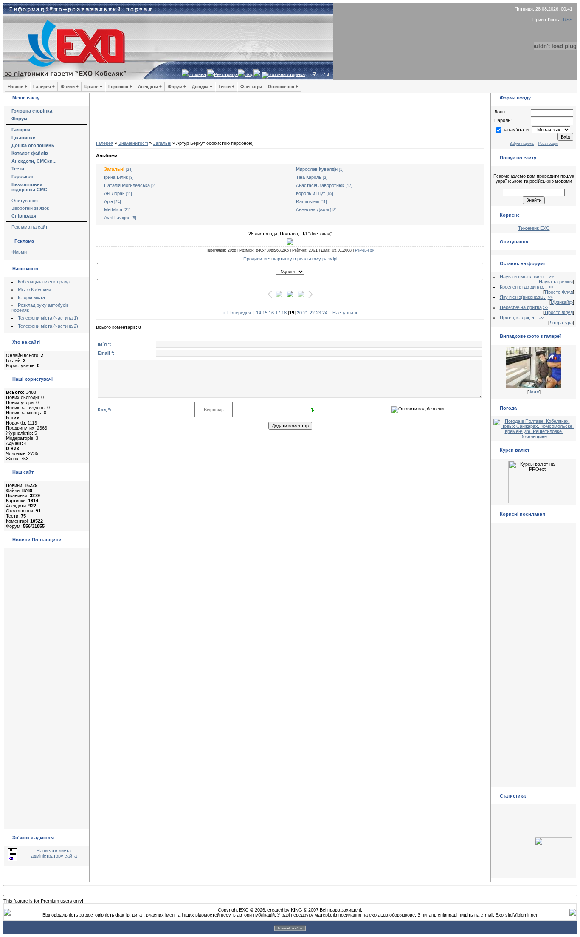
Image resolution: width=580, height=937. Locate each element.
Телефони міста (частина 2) (48, 325)
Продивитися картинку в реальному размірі (290, 258)
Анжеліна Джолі (312, 209)
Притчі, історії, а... (519, 317)
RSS (567, 19)
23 (318, 312)
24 (324, 312)
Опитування (24, 200)
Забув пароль (522, 144)
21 (305, 312)
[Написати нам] (326, 74)
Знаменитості (133, 143)
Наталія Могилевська (127, 185)
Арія (108, 201)
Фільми (19, 252)
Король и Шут (310, 193)
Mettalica (113, 209)
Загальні (162, 143)
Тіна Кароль (308, 177)
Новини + (17, 86)
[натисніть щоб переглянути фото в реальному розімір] (290, 241)
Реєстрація (226, 74)
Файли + (70, 86)
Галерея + (44, 86)
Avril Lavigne (117, 217)
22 (312, 312)
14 (258, 312)
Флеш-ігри (251, 86)
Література (561, 322)
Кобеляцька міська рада (44, 281)
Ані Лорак (114, 193)
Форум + (177, 86)
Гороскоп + (120, 86)
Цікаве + (93, 86)
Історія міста (31, 297)
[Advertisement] (290, 119)
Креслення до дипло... (523, 286)
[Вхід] (314, 74)
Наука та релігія (556, 281)
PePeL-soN (365, 250)
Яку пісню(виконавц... (523, 297)
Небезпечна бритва (521, 307)
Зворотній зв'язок (30, 208)
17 (277, 312)
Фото (534, 391)
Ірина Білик (116, 177)
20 (299, 312)
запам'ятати (516, 129)
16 (271, 312)
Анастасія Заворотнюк (320, 185)
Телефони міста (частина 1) (48, 317)
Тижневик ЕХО (534, 228)
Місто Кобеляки (34, 289)
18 (284, 312)
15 (264, 312)
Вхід (249, 74)
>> (551, 276)
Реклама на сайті (29, 226)
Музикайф (562, 302)
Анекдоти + (150, 86)
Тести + (226, 86)
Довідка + (202, 86)
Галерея (104, 143)
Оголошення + (283, 86)
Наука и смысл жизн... (524, 276)
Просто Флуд (559, 291)
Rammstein (307, 201)
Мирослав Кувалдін (317, 169)
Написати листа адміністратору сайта (54, 853)
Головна (197, 74)
